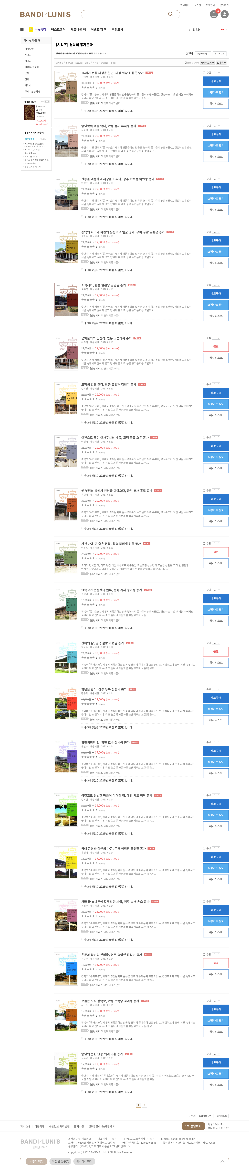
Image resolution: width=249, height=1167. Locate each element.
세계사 (28, 61)
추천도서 (117, 29)
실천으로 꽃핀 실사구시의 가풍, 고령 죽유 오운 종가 (115, 437)
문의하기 (224, 5)
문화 (27, 73)
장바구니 (214, 14)
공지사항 (79, 1126)
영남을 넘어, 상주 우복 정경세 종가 (104, 689)
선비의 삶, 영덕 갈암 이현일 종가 (103, 643)
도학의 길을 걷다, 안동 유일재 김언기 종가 (109, 384)
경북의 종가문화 (105, 103)
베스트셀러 (58, 29)
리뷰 (102, 88)
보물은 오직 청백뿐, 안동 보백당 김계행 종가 (110, 1001)
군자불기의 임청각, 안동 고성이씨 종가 (107, 338)
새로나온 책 (78, 29)
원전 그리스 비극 (32, 167)
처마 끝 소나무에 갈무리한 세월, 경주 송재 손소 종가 (115, 901)
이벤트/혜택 (99, 29)
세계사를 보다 (31, 156)
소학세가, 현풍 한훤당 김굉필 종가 (104, 285)
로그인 (197, 5)
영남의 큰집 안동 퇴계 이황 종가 (102, 1054)
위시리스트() (84, 1161)
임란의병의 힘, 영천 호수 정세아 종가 (106, 742)
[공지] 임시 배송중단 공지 (102, 1125)
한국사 (28, 54)
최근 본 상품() (60, 1161)
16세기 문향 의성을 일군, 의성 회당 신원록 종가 (113, 73)
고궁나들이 (30, 163)
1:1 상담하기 (193, 1126)
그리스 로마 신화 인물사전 (36, 160)
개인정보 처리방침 (59, 1126)
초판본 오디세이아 (41, 111)
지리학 (28, 85)
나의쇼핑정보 (225, 14)
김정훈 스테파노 (202, 32)
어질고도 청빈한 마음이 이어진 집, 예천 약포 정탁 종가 (117, 795)
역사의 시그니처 (32, 150)
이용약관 (40, 1126)
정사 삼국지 (30, 153)
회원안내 (210, 5)
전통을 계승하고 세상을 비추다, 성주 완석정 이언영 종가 (118, 179)
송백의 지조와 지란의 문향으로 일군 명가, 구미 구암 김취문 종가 (123, 232)
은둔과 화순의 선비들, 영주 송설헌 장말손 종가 (112, 954)
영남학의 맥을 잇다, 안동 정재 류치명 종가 (109, 126)
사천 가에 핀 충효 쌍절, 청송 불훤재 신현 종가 (111, 543)
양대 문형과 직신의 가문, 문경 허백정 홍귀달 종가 (114, 848)
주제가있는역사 (32, 91)
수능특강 (40, 29)
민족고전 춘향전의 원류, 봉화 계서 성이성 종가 (112, 590)
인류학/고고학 (32, 67)
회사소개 (25, 1126)
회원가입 (184, 5)
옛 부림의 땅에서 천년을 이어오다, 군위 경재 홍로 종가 (117, 490)
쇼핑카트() (36, 1161)
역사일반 (29, 48)
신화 (27, 79)
